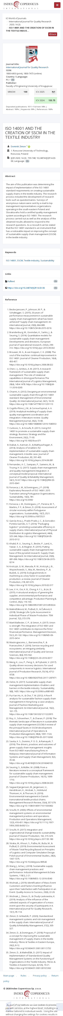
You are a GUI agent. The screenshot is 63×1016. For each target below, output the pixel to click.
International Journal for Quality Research (30, 21)
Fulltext (11, 281)
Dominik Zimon (18, 146)
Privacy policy (40, 975)
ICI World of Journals (16, 18)
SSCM (20, 260)
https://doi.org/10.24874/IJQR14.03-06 (26, 287)
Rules (23, 975)
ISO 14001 (11, 260)
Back (53, 34)
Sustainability (47, 260)
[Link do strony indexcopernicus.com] (31, 994)
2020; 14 (14, 24)
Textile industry (31, 260)
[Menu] (57, 5)
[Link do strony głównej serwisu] (21, 4)
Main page (8, 975)
